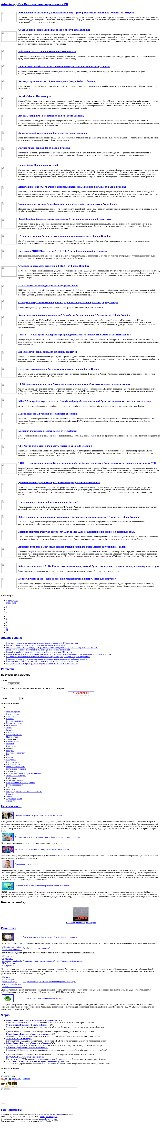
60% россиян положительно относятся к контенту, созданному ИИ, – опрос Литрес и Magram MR (48, 657)
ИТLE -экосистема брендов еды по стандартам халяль (48, 285)
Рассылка (8, 669)
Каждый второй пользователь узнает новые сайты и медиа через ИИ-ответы (39, 652)
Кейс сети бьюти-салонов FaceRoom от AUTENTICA (47, 51)
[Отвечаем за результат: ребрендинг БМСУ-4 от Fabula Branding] (9, 276)
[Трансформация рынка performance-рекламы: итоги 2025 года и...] (7, 890)
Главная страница (13, 712)
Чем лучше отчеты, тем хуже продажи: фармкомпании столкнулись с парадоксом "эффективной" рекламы (52, 647)
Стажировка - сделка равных (27, 864)
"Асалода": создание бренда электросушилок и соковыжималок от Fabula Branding (64, 236)
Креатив (9, 757)
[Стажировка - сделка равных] (7, 868)
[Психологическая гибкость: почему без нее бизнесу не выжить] (7, 941)
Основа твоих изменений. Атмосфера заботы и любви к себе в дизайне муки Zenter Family (67, 204)
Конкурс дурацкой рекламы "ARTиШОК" (24, 792)
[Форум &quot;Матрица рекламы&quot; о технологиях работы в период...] (11, 986)
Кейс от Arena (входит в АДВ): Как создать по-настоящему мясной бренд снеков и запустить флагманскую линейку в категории (88, 566)
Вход (3, 1109)
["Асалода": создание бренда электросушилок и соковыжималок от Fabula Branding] (9, 244)
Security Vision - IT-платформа (34, 96)
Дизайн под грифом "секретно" (36, 948)
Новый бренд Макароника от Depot (38, 165)
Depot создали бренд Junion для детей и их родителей (47, 351)
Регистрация (15, 1109)
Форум (5, 1015)
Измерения (11, 746)
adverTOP (10, 716)
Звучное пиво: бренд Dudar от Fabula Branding (44, 147)
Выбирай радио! (13, 764)
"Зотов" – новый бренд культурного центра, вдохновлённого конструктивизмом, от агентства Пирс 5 (74, 334)
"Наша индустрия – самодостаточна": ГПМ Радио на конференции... (52, 961)
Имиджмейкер (12, 762)
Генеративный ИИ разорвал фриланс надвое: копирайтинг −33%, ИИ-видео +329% (42, 663)
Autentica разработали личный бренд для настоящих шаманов (52, 133)
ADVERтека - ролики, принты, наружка (23, 773)
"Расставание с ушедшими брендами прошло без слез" (48, 502)
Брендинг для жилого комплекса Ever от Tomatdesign (47, 431)
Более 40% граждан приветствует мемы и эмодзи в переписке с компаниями (39, 650)
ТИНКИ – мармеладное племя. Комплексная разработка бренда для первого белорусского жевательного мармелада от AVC (87, 463)
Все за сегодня (12, 714)
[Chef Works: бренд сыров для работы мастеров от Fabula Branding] (9, 455)
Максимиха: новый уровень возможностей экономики (48, 413)
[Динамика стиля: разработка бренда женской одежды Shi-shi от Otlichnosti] (9, 492)
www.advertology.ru (54, 1114)
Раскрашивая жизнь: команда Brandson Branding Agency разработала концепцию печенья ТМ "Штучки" (77, 12)
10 (7, 628)
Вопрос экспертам (14, 723)
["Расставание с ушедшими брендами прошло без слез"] (9, 510)
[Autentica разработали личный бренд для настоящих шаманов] (9, 141)
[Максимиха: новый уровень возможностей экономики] (9, 423)
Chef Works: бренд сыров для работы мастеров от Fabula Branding (55, 445)
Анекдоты (10, 801)
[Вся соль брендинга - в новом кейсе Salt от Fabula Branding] (9, 124)
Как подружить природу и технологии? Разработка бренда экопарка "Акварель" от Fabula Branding (74, 315)
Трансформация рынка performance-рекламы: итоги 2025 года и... (43, 886)
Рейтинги (10, 744)
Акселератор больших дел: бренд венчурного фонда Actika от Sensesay (57, 81)
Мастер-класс (12, 737)
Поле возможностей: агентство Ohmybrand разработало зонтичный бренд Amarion (64, 66)
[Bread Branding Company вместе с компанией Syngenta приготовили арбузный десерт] (9, 228)
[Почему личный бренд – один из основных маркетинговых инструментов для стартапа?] (9, 588)
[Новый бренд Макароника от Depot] (9, 176)
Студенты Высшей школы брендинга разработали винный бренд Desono (58, 369)
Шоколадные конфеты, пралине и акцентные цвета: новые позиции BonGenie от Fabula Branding (72, 186)
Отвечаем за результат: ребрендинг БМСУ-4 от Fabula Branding (53, 266)
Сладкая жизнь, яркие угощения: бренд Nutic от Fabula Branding (54, 29)
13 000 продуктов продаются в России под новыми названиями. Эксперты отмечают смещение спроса (74, 384)
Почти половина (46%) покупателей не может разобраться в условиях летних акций (42, 661)
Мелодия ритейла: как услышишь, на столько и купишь (39, 815)
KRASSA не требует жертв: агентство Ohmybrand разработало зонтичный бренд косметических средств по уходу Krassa (84, 401)
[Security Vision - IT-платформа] (9, 106)
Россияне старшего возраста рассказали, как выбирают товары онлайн (36, 645)
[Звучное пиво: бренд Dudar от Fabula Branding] (9, 157)
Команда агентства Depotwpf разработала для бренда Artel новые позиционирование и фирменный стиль (76, 531)
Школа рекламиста (14, 734)
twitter (27, 1078)
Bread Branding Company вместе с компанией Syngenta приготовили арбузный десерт (65, 219)
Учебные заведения (14, 785)
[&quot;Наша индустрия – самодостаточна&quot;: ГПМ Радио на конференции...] (11, 965)
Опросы (9, 794)
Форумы (9, 796)
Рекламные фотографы (16, 769)
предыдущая (13, 600)
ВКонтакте (16, 1078)
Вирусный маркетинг (15, 753)
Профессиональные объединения (20, 782)
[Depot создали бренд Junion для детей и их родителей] (9, 361)
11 (7, 630)
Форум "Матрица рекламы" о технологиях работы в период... (49, 982)
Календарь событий (14, 780)
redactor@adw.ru (50, 1119)
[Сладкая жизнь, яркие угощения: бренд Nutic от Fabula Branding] (9, 41)
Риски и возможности (15, 766)
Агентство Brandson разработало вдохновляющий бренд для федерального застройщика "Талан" (72, 546)
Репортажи (11, 730)
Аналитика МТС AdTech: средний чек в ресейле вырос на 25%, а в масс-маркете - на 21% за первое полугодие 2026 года (58, 654)
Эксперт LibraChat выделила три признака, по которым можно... (42, 849)
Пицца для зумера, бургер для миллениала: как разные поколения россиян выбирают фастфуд (46, 659)
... (7, 632)
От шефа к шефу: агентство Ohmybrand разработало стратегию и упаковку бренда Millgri (68, 302)
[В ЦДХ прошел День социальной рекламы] (7, 1002)
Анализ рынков (12, 637)
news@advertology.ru (48, 1117)
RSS (5, 1078)
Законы (9, 787)
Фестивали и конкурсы (16, 776)
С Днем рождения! (14, 798)
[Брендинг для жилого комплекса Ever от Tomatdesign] (9, 439)
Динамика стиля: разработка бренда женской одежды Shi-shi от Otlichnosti (59, 482)
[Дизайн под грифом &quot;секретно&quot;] (11, 949)
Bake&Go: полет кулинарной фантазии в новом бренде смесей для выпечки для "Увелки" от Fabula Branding (78, 517)
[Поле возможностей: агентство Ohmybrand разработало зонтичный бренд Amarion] (9, 74)
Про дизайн (11, 760)
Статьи (9, 728)
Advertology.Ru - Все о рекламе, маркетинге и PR (34, 4)
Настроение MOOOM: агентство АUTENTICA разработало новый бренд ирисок (62, 251)
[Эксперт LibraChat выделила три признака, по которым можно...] (7, 853)
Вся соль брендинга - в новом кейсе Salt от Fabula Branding (51, 115)
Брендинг (10, 750)
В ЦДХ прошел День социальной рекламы (41, 998)
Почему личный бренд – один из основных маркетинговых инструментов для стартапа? (67, 578)
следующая (11, 603)
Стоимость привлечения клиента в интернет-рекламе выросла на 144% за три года (42, 643)
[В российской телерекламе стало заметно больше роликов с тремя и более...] (7, 841)
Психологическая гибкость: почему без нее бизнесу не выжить (50, 937)
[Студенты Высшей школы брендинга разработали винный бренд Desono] (9, 377)
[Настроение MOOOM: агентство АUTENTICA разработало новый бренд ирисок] (9, 259)
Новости (10, 718)
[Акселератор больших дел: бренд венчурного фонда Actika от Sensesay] (9, 89)
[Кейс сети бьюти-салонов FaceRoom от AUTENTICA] (9, 59)
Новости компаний (14, 721)
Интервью (10, 732)
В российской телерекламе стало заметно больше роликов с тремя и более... (47, 837)
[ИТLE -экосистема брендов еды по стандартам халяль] (9, 294)
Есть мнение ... (12, 725)
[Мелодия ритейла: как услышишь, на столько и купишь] (7, 819)
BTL (8, 755)
